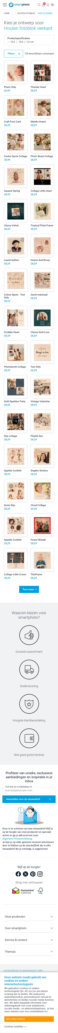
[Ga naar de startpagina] (19, 4)
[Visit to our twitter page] (25, 874)
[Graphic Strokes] (42, 456)
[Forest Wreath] (42, 525)
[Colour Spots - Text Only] (15, 280)
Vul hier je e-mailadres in (18, 786)
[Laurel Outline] (15, 245)
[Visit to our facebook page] (18, 874)
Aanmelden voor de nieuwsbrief (23, 799)
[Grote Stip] (15, 490)
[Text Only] (42, 352)
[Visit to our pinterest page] (32, 874)
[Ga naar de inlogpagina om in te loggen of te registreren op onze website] (43, 4)
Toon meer (28, 589)
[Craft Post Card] (15, 107)
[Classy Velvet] (15, 210)
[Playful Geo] (42, 421)
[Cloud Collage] (42, 490)
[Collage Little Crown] (15, 559)
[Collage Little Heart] (42, 176)
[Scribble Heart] (15, 317)
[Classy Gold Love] (42, 317)
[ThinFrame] (42, 559)
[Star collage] (15, 421)
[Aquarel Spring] (15, 176)
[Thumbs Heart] (42, 72)
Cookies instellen (13, 1026)
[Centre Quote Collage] (15, 141)
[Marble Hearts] (42, 107)
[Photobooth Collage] (15, 352)
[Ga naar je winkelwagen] (52, 4)
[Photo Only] (15, 72)
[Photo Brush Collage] (42, 141)
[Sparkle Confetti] (15, 456)
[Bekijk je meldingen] (48, 4)
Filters (11, 53)
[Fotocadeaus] (13, 13)
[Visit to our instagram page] (40, 874)
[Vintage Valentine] (42, 386)
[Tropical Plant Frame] (42, 210)
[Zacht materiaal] (42, 280)
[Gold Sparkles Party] (15, 386)
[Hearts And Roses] (42, 245)
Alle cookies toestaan (15, 1019)
